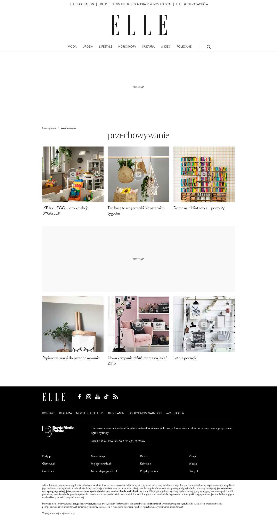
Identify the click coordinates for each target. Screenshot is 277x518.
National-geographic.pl (104, 471)
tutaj (72, 513)
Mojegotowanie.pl (101, 464)
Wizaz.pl (193, 464)
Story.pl (193, 471)
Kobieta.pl (146, 464)
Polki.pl (144, 456)
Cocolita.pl (48, 471)
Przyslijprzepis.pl (149, 471)
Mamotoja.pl (98, 456)
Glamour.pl (48, 464)
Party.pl (46, 456)
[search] (208, 47)
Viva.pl (192, 456)
